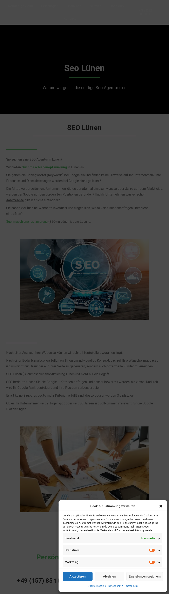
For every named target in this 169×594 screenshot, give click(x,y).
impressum (131, 586)
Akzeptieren (77, 576)
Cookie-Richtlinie (97, 586)
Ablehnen (109, 576)
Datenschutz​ (115, 586)
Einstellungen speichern (145, 576)
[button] (161, 506)
